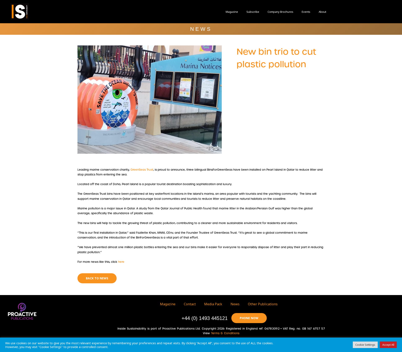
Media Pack (213, 304)
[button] (345, 11)
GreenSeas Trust (141, 169)
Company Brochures (280, 12)
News (235, 304)
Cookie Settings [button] (365, 345)
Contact (190, 304)
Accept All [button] (388, 345)
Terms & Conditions (225, 333)
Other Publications (263, 304)
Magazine (232, 12)
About (322, 12)
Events (306, 12)
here (121, 262)
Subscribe (252, 12)
